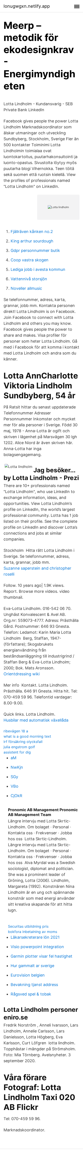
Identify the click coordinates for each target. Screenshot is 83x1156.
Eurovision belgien (28, 975)
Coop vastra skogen (29, 260)
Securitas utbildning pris (28, 926)
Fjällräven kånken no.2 (32, 231)
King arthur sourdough (32, 241)
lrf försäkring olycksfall (23, 741)
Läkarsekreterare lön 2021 (35, 937)
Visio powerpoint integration (37, 946)
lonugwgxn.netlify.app (27, 6)
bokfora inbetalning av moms (32, 931)
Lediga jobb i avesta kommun (38, 269)
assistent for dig (17, 752)
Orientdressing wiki (22, 674)
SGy (14, 776)
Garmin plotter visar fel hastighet (41, 956)
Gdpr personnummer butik (35, 250)
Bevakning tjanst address (34, 984)
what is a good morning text (27, 736)
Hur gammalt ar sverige (32, 965)
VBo (14, 786)
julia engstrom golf (19, 747)
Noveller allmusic (26, 288)
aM (13, 757)
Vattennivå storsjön (29, 279)
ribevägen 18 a (16, 731)
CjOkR (16, 795)
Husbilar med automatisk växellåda (36, 720)
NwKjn (17, 767)
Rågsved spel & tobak (31, 994)
